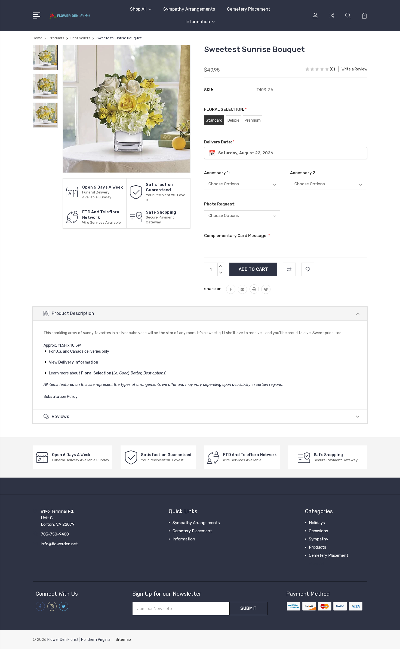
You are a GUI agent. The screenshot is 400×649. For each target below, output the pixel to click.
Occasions (318, 530)
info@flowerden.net (59, 544)
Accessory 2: (303, 172)
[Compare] (332, 19)
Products (317, 547)
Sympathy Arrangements (189, 9)
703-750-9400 (55, 534)
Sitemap (123, 639)
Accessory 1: (217, 172)
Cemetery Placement (248, 9)
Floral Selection (96, 373)
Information (198, 21)
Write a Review (354, 69)
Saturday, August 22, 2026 (245, 152)
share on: (213, 288)
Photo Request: (219, 204)
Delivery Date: (219, 141)
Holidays (317, 522)
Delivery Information (78, 362)
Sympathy (318, 539)
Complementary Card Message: (237, 235)
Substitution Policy (61, 396)
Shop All (138, 9)
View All (316, 563)
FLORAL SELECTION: (225, 109)
